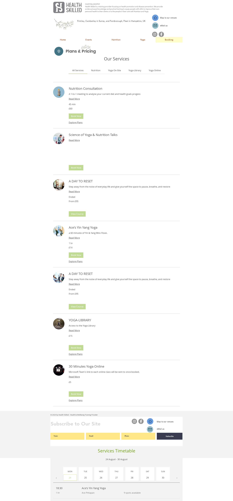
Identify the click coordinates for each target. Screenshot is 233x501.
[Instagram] (154, 34)
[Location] (58, 51)
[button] (76, 116)
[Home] (155, 18)
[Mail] (155, 25)
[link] (78, 70)
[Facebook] (161, 34)
